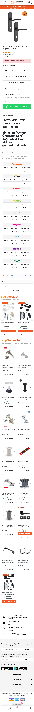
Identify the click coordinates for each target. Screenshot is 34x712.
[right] (32, 319)
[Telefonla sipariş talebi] (26, 276)
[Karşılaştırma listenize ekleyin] (17, 276)
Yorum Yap (17, 290)
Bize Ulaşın (17, 684)
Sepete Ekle (9, 335)
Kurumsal (17, 674)
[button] (2, 311)
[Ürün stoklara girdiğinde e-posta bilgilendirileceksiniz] (21, 276)
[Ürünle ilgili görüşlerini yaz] (12, 276)
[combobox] (3, 659)
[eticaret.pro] (17, 706)
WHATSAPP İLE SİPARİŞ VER (19, 106)
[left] (2, 319)
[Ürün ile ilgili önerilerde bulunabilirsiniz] (30, 276)
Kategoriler (17, 679)
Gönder (29, 649)
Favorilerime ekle (9, 65)
